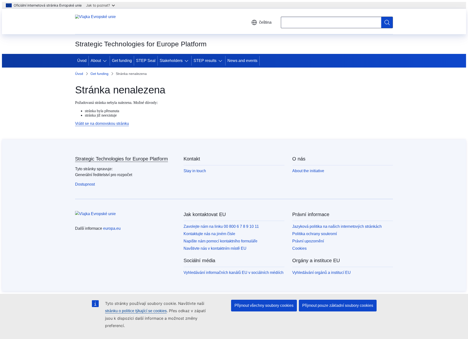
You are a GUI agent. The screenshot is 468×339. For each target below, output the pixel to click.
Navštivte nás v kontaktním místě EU (215, 248)
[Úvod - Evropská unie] (95, 21)
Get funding (122, 61)
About (96, 61)
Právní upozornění (308, 241)
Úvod (82, 61)
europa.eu (112, 228)
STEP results (205, 61)
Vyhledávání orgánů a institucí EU (321, 272)
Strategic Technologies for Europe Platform (121, 158)
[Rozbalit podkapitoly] (106, 61)
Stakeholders (171, 61)
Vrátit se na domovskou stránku (102, 123)
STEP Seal (146, 61)
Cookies (299, 248)
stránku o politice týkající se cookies (136, 311)
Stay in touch (195, 171)
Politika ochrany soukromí (314, 234)
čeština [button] (265, 22)
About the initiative (308, 171)
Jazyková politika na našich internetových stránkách (337, 226)
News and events (242, 61)
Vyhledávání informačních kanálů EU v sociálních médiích (233, 272)
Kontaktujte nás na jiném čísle (209, 234)
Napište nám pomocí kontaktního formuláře (220, 241)
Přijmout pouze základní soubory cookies (337, 305)
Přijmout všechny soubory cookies (263, 305)
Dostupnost (85, 184)
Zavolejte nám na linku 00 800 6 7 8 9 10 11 (221, 226)
